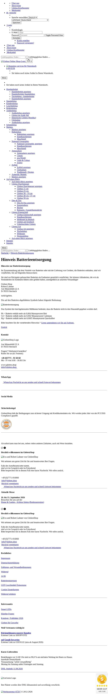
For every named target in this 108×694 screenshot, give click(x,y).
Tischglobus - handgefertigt (23, 96)
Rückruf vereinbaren (10, 483)
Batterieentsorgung (9, 581)
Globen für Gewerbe (9, 623)
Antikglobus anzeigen (21, 113)
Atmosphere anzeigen (26, 153)
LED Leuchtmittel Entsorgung (13, 585)
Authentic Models (19, 174)
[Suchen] (27, 57)
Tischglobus (22, 231)
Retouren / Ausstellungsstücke (29, 210)
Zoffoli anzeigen (24, 167)
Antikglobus (11, 110)
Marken (9, 127)
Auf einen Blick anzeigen (22, 181)
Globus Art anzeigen (25, 229)
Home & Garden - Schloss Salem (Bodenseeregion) (22, 502)
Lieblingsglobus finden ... (39, 57)
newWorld (21, 158)
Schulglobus (11, 125)
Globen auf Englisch (25, 222)
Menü (4, 78)
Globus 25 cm (23, 191)
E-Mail (14, 32)
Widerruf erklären (8, 594)
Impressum (5, 558)
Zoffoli (14, 165)
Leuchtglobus (12, 106)
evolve (19, 163)
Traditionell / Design (25, 172)
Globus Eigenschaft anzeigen (29, 215)
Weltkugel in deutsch (25, 219)
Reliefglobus (11, 108)
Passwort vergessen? (25, 43)
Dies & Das (16, 200)
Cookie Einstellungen (10, 589)
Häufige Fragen (7, 614)
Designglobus (22, 236)
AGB (3, 576)
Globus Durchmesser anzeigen (29, 186)
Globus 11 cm (22, 189)
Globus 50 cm (23, 198)
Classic (20, 155)
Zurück (4, 327)
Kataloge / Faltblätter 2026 (12, 618)
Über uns (15, 3)
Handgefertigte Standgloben (23, 94)
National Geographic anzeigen (29, 144)
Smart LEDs (6, 609)
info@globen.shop (9, 367)
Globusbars (21, 170)
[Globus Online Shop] (13, 61)
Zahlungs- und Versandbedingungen (16, 567)
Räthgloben (16, 132)
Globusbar (16, 120)
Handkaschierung (24, 137)
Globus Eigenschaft (20, 212)
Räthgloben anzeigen (25, 134)
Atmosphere (17, 151)
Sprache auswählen (20, 17)
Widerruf (4, 572)
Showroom (16, 5)
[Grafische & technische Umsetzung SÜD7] (11, 692)
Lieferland (16, 20)
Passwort (15, 35)
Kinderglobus (12, 103)
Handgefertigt (12, 89)
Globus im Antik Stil (20, 115)
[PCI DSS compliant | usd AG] (6, 429)
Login (9, 25)
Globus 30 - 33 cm (24, 193)
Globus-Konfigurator (20, 8)
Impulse (9, 241)
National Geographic (20, 141)
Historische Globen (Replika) (24, 118)
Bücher (20, 207)
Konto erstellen (23, 40)
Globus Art (16, 226)
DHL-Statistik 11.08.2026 (12, 669)
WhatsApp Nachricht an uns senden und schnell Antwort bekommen (32, 382)
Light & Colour (23, 160)
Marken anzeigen (19, 129)
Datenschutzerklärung (10, 563)
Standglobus (11, 101)
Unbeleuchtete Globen (26, 224)
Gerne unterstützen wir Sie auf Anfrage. (57, 323)
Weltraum (21, 234)
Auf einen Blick (13, 179)
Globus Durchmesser (20, 184)
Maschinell (21, 139)
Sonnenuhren (22, 205)
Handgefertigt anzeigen (21, 92)
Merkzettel (16, 10)
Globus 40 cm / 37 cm (26, 196)
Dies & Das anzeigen (26, 203)
